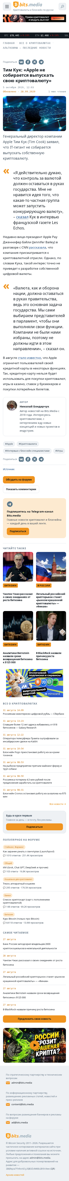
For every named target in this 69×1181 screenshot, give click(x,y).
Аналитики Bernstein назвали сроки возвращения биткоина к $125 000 (17, 657)
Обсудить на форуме (19, 479)
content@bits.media (22, 1104)
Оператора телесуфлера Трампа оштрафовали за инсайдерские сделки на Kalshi (31, 740)
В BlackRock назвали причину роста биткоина (48, 656)
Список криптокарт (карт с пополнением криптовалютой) (26, 901)
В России (44, 585)
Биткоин (10, 585)
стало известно (29, 358)
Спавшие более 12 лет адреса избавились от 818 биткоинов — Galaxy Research (30, 726)
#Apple (9, 443)
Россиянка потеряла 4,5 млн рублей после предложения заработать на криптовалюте (27, 781)
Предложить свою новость (34, 1018)
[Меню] (7, 7)
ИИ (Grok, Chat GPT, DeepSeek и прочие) (25, 867)
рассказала (37, 247)
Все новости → (57, 804)
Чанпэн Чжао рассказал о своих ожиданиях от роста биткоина (18, 597)
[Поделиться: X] (34, 62)
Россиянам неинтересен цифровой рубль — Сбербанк (33, 713)
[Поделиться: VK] (21, 62)
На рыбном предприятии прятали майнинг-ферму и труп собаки (32, 767)
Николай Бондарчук (34, 406)
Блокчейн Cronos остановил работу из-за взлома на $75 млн (34, 795)
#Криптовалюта (28, 443)
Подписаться (34, 826)
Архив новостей (15, 1174)
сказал (22, 216)
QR (52, 1168)
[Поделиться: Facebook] (28, 62)
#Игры (59, 450)
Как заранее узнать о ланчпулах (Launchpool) (28, 851)
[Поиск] (62, 6)
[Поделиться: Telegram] (41, 62)
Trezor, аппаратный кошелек (19, 883)
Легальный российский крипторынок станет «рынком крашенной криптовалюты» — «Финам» (50, 600)
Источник (9, 469)
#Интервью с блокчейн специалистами (27, 450)
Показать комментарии (21, 489)
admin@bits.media (21, 1082)
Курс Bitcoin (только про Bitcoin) (21, 918)
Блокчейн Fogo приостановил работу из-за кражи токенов (31, 754)
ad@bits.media (19, 1122)
